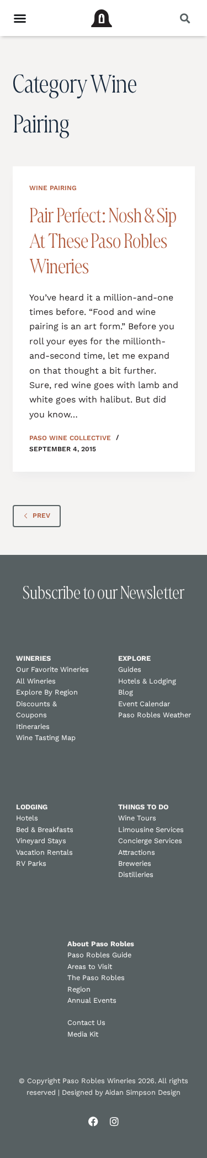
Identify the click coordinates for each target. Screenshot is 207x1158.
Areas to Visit (89, 966)
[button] (185, 18)
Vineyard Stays (41, 840)
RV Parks (31, 863)
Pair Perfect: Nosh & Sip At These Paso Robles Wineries (103, 241)
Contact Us (86, 1022)
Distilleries (135, 874)
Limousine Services (151, 829)
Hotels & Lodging (147, 681)
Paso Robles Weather (154, 715)
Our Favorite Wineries (52, 669)
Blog (125, 692)
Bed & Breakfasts (44, 829)
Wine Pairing (53, 188)
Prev (41, 515)
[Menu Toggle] (19, 18)
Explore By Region (47, 692)
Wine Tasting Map (46, 737)
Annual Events (91, 1000)
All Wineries (36, 681)
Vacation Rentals (44, 852)
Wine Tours (137, 818)
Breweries (134, 863)
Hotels (27, 818)
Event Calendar (144, 704)
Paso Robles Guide (99, 955)
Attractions (136, 852)
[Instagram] (114, 1121)
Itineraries (33, 726)
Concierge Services (150, 840)
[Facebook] (93, 1121)
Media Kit (82, 1034)
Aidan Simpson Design (143, 1092)
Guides (129, 669)
